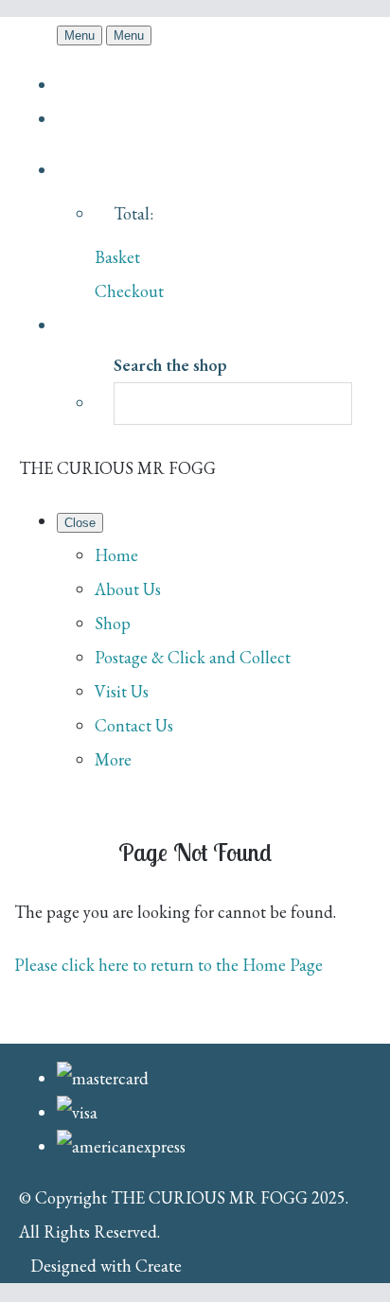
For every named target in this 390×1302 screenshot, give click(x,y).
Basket (117, 257)
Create (158, 1265)
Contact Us (134, 725)
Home (116, 555)
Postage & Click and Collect (193, 657)
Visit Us (122, 691)
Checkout (129, 291)
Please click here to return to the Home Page (168, 965)
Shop (113, 623)
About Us (128, 589)
